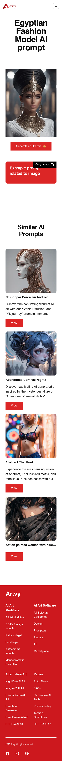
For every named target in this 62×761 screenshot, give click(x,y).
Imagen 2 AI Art (15, 688)
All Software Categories (41, 615)
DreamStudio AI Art (15, 697)
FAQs (37, 688)
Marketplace (41, 651)
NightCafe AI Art (15, 681)
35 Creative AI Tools (42, 697)
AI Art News (41, 681)
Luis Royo (12, 642)
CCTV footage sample (14, 626)
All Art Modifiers (15, 617)
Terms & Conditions (40, 715)
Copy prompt (42, 164)
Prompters (40, 630)
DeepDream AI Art (17, 717)
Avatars (38, 637)
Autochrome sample (13, 651)
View (14, 323)
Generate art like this (31, 146)
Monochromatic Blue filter (15, 662)
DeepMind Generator (12, 708)
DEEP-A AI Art (14, 724)
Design (38, 624)
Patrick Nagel (14, 635)
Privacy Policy (42, 706)
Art (35, 644)
